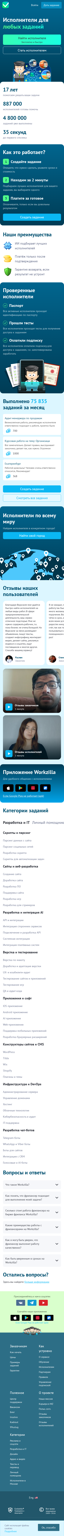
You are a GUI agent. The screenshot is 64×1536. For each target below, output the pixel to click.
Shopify (7, 1070)
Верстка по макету (14, 960)
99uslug (14, 1427)
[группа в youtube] (43, 1303)
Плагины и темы (12, 1076)
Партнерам (44, 1371)
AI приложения (12, 1018)
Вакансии (15, 1407)
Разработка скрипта (14, 853)
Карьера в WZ (46, 1403)
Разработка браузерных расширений (25, 1037)
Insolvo (14, 1417)
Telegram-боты (11, 1138)
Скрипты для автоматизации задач (23, 859)
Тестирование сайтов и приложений (24, 978)
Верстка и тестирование (20, 952)
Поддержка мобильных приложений (24, 1030)
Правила (43, 1376)
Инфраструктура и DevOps (22, 1084)
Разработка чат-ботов (18, 1130)
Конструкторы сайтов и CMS (23, 1044)
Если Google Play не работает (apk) (32, 1322)
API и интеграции (13, 920)
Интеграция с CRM (14, 1156)
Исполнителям (46, 1366)
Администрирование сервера (20, 1092)
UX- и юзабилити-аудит (16, 972)
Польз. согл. (45, 1408)
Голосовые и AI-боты (15, 1162)
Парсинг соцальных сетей (18, 846)
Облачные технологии (16, 1110)
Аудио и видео (17, 1459)
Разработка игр (12, 899)
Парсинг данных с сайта (17, 840)
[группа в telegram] (32, 1303)
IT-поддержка (11, 1123)
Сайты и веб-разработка (20, 866)
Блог (12, 1412)
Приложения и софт (17, 998)
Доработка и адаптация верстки (22, 966)
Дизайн (14, 1453)
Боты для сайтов (12, 1150)
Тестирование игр (13, 984)
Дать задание (51, 5)
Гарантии (14, 1370)
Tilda (6, 1058)
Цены (13, 1357)
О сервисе (44, 1356)
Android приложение (15, 1012)
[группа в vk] (20, 1303)
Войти (34, 5)
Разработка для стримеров (19, 905)
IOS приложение (12, 1006)
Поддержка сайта (13, 892)
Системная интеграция (16, 938)
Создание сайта (12, 874)
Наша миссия (46, 1398)
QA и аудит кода (12, 991)
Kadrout (14, 1422)
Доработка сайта (13, 880)
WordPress (9, 1052)
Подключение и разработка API (22, 932)
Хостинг (7, 1104)
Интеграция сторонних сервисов (22, 926)
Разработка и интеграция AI (23, 912)
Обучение (44, 1361)
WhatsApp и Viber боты (16, 1144)
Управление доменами (16, 1098)
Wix (5, 1064)
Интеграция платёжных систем (21, 945)
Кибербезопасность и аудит (19, 1116)
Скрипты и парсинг (16, 833)
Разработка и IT (18, 1448)
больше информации (36, 1282)
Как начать (15, 1352)
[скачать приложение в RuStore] (49, 1318)
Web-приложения (13, 1024)
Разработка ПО (12, 886)
